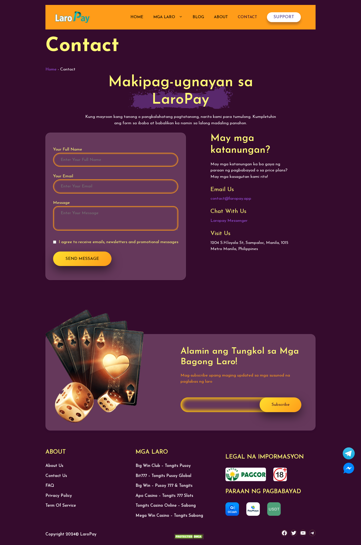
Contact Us (56, 476)
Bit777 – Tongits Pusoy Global (163, 476)
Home (136, 17)
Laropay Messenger (229, 221)
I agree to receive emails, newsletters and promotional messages (118, 242)
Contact (247, 17)
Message (61, 203)
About (221, 17)
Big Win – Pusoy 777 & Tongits (164, 486)
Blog (198, 17)
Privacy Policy (58, 496)
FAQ (49, 486)
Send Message (82, 259)
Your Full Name (67, 149)
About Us (54, 466)
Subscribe (281, 405)
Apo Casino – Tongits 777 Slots (164, 496)
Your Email (63, 176)
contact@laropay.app (230, 198)
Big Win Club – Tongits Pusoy (163, 466)
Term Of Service (60, 505)
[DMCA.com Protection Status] (189, 537)
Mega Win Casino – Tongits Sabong (169, 516)
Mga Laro (164, 17)
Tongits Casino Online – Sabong (166, 505)
